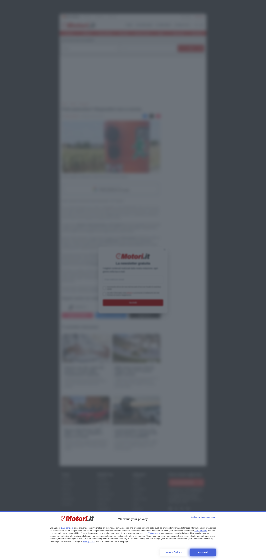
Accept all (203, 552)
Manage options (173, 552)
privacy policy (89, 541)
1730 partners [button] (67, 528)
